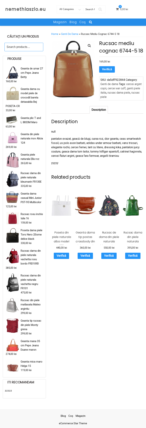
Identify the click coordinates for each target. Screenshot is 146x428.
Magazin (60, 22)
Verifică (107, 69)
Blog (73, 22)
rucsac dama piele (119, 92)
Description (99, 109)
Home (54, 34)
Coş (82, 22)
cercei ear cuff (117, 88)
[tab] (99, 110)
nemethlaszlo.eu (25, 9)
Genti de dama (69, 34)
